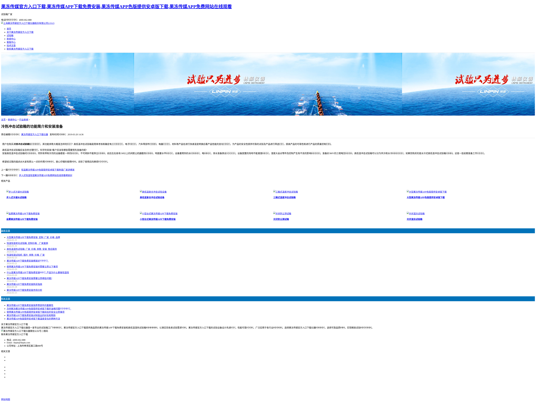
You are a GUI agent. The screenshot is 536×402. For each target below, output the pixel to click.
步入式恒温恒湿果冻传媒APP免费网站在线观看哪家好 (45, 175)
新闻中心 (11, 39)
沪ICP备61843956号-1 (318, 394)
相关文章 (5, 299)
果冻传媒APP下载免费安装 (241, 388)
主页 (3, 120)
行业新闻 (23, 120)
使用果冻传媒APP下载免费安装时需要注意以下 (30, 367)
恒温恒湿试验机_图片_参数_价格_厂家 (26, 255)
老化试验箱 (297, 388)
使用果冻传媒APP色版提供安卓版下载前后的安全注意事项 (35, 312)
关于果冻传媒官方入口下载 (20, 32)
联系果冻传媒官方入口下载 (20, 49)
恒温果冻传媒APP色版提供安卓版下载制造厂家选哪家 (48, 170)
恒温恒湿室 (310, 388)
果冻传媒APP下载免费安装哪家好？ (28, 261)
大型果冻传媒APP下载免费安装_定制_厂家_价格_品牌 (33, 237)
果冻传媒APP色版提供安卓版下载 (273, 388)
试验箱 (10, 35)
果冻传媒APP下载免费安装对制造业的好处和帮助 (31, 315)
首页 (9, 29)
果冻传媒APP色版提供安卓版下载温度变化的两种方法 (33, 319)
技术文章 (11, 45)
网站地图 (287, 394)
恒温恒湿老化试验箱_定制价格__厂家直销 (27, 243)
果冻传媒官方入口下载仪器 (34, 134)
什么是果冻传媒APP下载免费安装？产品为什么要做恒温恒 (38, 272)
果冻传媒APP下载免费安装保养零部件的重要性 (30, 305)
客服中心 (11, 42)
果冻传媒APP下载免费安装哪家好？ (28, 357)
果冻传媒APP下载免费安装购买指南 (24, 284)
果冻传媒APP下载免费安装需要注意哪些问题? (29, 278)
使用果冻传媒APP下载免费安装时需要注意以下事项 (32, 266)
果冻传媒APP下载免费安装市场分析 (24, 290)
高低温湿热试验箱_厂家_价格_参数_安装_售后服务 (32, 249)
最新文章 (5, 231)
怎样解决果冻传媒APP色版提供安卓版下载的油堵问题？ (39, 309)
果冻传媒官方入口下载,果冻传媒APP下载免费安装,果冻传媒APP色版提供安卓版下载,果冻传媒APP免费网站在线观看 (116, 6)
